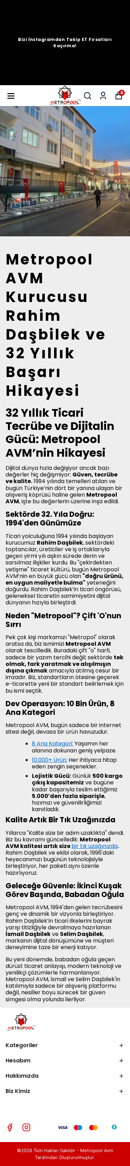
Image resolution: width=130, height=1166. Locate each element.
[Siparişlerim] (103, 95)
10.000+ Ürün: (49, 760)
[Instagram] (26, 1127)
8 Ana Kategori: (52, 744)
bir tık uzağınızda (94, 846)
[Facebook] (10, 1127)
